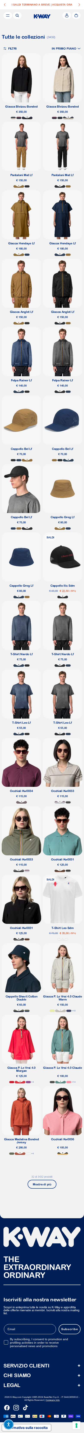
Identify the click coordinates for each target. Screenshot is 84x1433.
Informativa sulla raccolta (26, 1427)
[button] (66, 48)
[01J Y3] (62, 1153)
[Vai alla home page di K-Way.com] (42, 16)
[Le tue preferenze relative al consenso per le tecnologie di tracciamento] (76, 1425)
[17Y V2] (59, 802)
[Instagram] (16, 1407)
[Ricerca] (17, 15)
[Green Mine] (60, 1082)
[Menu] (7, 15)
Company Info (53, 1400)
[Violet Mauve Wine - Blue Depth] (19, 118)
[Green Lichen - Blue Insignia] (27, 1011)
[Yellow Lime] (52, 1011)
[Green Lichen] (11, 1153)
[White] (62, 939)
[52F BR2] (59, 871)
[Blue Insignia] (27, 254)
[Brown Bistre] (18, 186)
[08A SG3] (68, 802)
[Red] (11, 1082)
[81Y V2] (21, 802)
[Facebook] (6, 1407)
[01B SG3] (68, 871)
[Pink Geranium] (69, 1082)
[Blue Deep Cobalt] (69, 1011)
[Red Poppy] (20, 1082)
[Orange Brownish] (20, 1153)
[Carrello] (76, 15)
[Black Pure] (27, 186)
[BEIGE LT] (60, 1011)
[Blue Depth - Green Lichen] (18, 1011)
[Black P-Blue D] (27, 118)
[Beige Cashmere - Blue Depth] (13, 118)
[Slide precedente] (4, 4)
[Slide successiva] (79, 4)
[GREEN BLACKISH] (52, 1082)
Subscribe (69, 1329)
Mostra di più (42, 1184)
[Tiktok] (25, 1407)
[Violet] (28, 1082)
